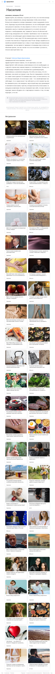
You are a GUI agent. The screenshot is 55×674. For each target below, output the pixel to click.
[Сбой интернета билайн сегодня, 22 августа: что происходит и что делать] (39, 659)
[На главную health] (10, 1)
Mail (2, 672)
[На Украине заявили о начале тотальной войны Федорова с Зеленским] (39, 269)
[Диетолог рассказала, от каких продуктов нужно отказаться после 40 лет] (39, 613)
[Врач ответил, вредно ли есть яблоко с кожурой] (16, 292)
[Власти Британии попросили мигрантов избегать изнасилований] (39, 544)
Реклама (12, 672)
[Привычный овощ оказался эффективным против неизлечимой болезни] (16, 384)
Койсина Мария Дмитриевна (21, 58)
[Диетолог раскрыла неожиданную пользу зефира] (16, 223)
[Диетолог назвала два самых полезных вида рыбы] (39, 154)
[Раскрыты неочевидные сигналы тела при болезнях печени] (39, 200)
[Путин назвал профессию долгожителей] (16, 246)
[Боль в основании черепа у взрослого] (39, 453)
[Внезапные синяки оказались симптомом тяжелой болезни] (16, 430)
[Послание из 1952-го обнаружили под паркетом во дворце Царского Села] (39, 223)
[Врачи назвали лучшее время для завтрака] (39, 430)
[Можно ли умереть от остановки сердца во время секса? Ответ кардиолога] (16, 154)
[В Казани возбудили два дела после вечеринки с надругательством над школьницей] (39, 499)
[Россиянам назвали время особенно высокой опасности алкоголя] (16, 476)
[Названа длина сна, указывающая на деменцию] (16, 131)
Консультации (9, 6)
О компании (6, 672)
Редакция (23, 672)
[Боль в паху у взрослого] (16, 590)
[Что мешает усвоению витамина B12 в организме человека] (39, 338)
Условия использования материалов (34, 672)
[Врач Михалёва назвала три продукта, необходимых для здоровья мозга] (16, 338)
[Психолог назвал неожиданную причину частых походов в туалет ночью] (16, 659)
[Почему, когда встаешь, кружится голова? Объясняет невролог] (39, 246)
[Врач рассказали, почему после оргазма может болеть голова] (16, 315)
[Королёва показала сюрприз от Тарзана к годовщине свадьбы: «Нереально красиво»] (39, 567)
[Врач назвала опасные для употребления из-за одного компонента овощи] (39, 384)
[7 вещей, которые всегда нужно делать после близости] (39, 292)
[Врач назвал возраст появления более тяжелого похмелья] (16, 544)
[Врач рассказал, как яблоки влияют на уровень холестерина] (39, 131)
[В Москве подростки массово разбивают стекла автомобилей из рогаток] (16, 177)
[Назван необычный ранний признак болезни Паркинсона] (16, 453)
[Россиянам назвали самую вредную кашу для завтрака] (16, 407)
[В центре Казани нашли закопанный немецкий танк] (39, 361)
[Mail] (5, 1)
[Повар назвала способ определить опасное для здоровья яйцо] (16, 200)
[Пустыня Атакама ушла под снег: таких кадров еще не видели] (39, 636)
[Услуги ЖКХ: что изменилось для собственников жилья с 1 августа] (39, 177)
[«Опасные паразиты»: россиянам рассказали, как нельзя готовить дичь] (39, 407)
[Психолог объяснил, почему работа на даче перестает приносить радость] (39, 476)
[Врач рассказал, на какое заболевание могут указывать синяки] (39, 315)
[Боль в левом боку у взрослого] (39, 590)
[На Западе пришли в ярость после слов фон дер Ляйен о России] (16, 521)
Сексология (17, 6)
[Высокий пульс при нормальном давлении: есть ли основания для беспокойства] (16, 269)
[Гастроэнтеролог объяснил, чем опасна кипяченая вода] (16, 361)
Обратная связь (46, 672)
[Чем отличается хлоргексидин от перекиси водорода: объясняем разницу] (39, 521)
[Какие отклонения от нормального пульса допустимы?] (16, 499)
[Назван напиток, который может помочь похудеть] (16, 567)
